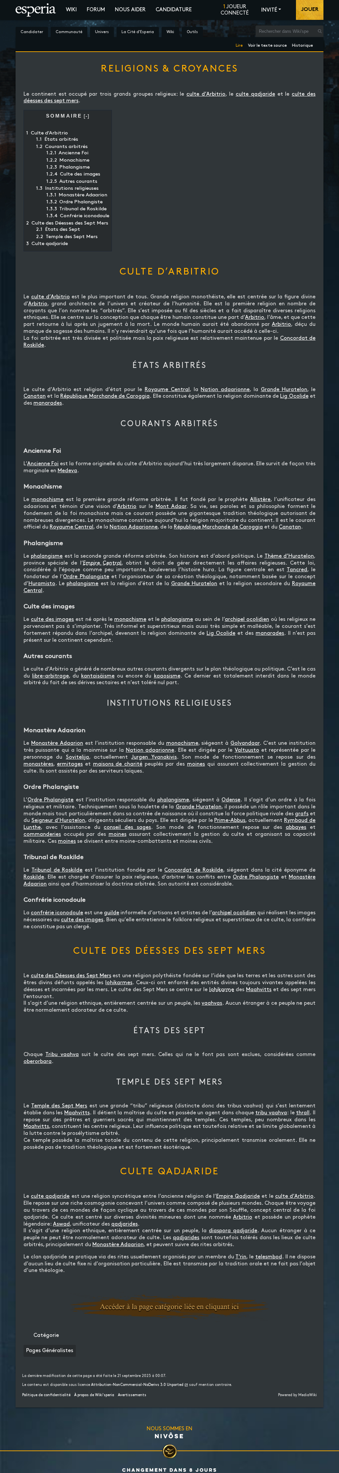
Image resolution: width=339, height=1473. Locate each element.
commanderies (42, 834)
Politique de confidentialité (46, 1395)
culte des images (52, 619)
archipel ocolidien (247, 619)
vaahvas (212, 1003)
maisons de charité (118, 764)
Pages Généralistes (49, 1350)
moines (196, 764)
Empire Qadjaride (238, 1196)
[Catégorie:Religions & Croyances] (169, 1306)
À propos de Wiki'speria (94, 1395)
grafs (302, 813)
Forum (96, 9)
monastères (38, 764)
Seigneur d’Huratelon (58, 820)
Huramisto (41, 583)
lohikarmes (118, 982)
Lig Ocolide (294, 396)
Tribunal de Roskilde (57, 870)
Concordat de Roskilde (193, 870)
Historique (302, 44)
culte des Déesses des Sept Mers (71, 975)
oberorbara (38, 1061)
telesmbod (268, 1256)
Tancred (297, 569)
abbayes (296, 827)
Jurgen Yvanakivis (154, 757)
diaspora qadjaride (233, 1230)
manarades (47, 403)
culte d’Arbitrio (205, 94)
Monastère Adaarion (57, 743)
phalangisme (47, 556)
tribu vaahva (271, 1112)
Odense (230, 799)
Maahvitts (258, 989)
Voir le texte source (267, 44)
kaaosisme (167, 676)
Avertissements (132, 1395)
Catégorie (46, 1335)
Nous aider (130, 9)
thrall (303, 1112)
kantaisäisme (98, 676)
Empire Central (102, 563)
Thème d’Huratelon (289, 556)
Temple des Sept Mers (59, 1105)
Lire (239, 44)
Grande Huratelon (284, 389)
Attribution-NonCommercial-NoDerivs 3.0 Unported (137, 1385)
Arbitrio (37, 303)
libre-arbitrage (50, 676)
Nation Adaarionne (134, 527)
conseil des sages (127, 827)
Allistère (260, 499)
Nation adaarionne (225, 389)
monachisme (47, 499)
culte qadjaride (255, 94)
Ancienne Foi (43, 463)
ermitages (70, 764)
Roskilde (34, 877)
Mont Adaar (171, 506)
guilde (111, 912)
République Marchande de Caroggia (105, 396)
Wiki (71, 9)
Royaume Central (167, 389)
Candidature (174, 9)
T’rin (240, 1256)
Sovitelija (77, 757)
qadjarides (124, 1224)
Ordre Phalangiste (86, 576)
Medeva (67, 470)
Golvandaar (245, 743)
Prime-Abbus (229, 820)
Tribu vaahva (61, 1054)
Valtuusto (247, 750)
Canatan (35, 396)
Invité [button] (269, 10)
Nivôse (169, 1436)
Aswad (61, 1224)
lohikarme (221, 989)
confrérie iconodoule (57, 912)
